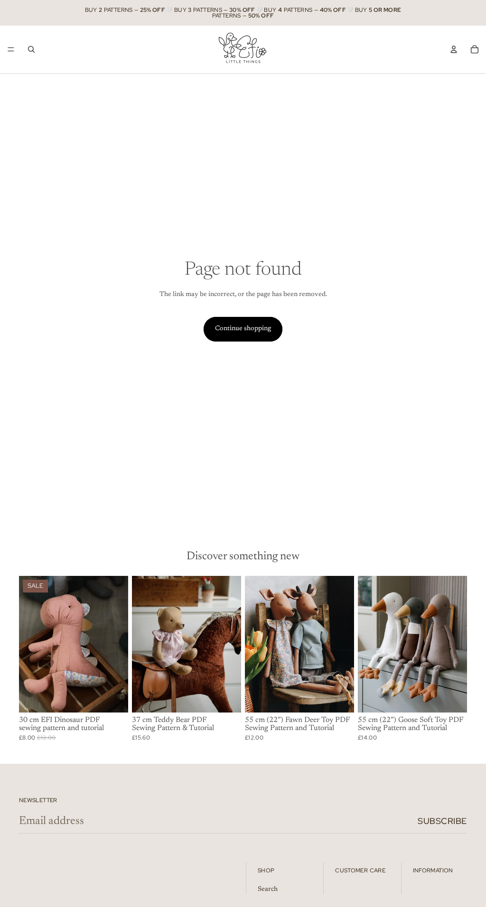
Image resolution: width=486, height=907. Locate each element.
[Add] (113, 697)
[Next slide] (117, 644)
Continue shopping (243, 328)
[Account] (453, 49)
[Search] (31, 49)
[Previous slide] (29, 644)
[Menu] (11, 49)
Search (268, 889)
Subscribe (442, 820)
